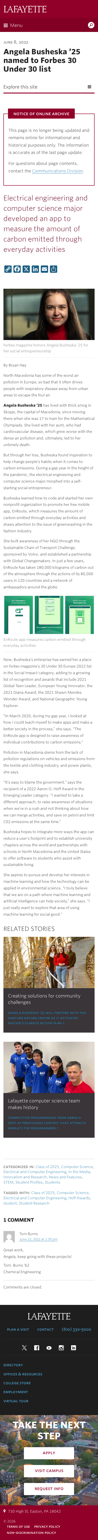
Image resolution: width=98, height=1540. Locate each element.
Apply (49, 1452)
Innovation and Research (25, 1177)
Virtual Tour (15, 1401)
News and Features (65, 1177)
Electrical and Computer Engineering (34, 1172)
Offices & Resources (22, 1374)
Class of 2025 (47, 1167)
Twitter (24, 1348)
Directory (13, 1365)
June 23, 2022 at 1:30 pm (38, 1239)
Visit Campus (49, 1470)
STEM (8, 1182)
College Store (17, 1383)
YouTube (49, 1348)
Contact (45, 1329)
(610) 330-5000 (76, 1329)
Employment (15, 1391)
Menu (16, 25)
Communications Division (57, 171)
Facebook (37, 1348)
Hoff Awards (79, 1198)
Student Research (34, 1203)
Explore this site (20, 87)
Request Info (49, 1488)
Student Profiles (29, 1182)
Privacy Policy (47, 1526)
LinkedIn (73, 1348)
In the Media (79, 1172)
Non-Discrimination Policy (31, 1532)
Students (52, 1182)
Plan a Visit (18, 1329)
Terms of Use (18, 1526)
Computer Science (77, 1167)
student (10, 1203)
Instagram (61, 1348)
